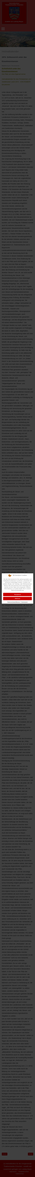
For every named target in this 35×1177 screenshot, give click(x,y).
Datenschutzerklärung (13, 602)
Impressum (24, 602)
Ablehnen (17, 598)
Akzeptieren (17, 594)
